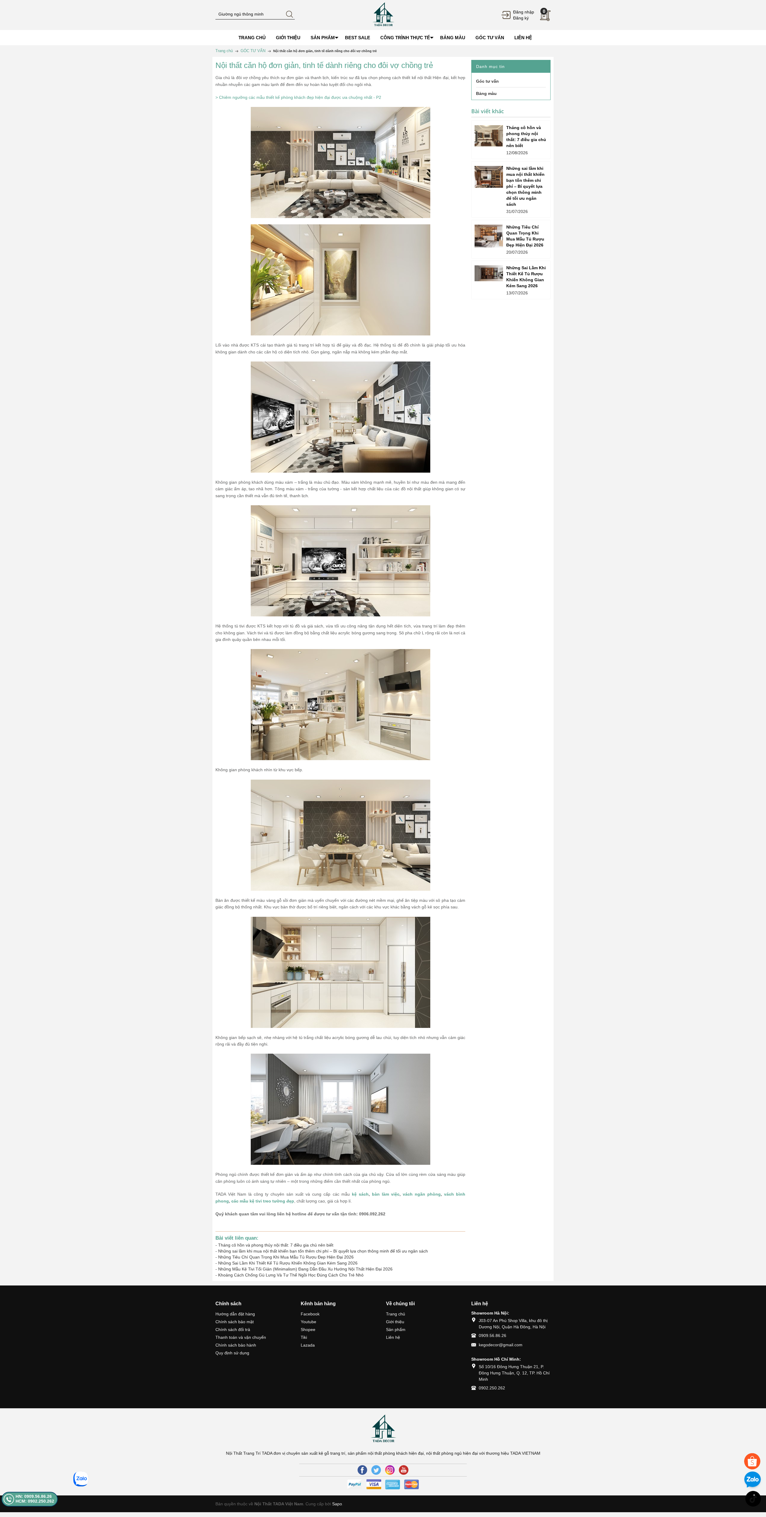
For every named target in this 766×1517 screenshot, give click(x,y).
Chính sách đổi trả (232, 1329)
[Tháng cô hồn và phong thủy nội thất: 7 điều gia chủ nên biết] (489, 135)
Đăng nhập (523, 12)
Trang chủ (395, 1314)
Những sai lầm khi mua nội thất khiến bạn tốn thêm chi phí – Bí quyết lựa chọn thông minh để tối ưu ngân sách (323, 1251)
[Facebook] (362, 1470)
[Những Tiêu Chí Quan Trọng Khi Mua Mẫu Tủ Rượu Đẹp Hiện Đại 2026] (489, 236)
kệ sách (360, 1194)
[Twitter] (376, 1470)
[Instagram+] (390, 1470)
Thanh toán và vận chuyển (240, 1337)
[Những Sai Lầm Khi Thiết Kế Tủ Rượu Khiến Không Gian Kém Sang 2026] (489, 273)
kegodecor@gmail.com (500, 1344)
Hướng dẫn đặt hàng (235, 1314)
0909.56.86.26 (492, 1335)
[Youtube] (403, 1470)
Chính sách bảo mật (234, 1321)
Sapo (337, 1503)
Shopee (308, 1329)
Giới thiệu (395, 1321)
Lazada (308, 1345)
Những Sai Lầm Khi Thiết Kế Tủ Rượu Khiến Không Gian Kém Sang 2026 (288, 1263)
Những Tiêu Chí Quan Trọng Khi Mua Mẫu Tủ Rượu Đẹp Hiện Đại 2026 (286, 1257)
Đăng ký (521, 18)
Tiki (304, 1337)
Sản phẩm (395, 1329)
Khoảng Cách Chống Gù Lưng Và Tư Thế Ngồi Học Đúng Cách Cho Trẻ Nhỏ (291, 1275)
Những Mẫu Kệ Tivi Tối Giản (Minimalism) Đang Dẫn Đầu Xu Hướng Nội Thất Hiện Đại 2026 (305, 1269)
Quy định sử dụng (232, 1352)
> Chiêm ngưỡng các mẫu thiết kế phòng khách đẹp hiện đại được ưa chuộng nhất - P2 (298, 97)
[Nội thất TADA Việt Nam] (383, 14)
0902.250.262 (492, 1388)
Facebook (310, 1314)
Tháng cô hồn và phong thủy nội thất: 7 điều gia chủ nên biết (275, 1245)
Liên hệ (393, 1337)
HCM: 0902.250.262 (35, 1501)
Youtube (308, 1321)
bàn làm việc (385, 1194)
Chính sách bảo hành (235, 1345)
